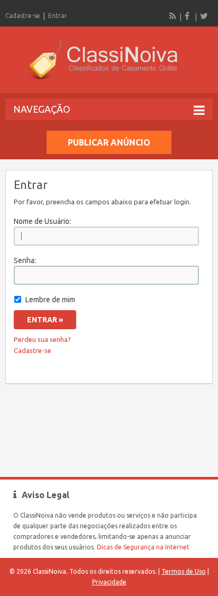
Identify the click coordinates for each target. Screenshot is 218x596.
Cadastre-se (22, 15)
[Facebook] (188, 16)
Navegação (41, 109)
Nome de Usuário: (42, 221)
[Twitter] (203, 16)
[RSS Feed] (173, 16)
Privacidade (109, 582)
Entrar (57, 15)
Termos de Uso (183, 571)
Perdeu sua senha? (42, 339)
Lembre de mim (50, 299)
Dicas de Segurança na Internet (143, 547)
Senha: (25, 260)
